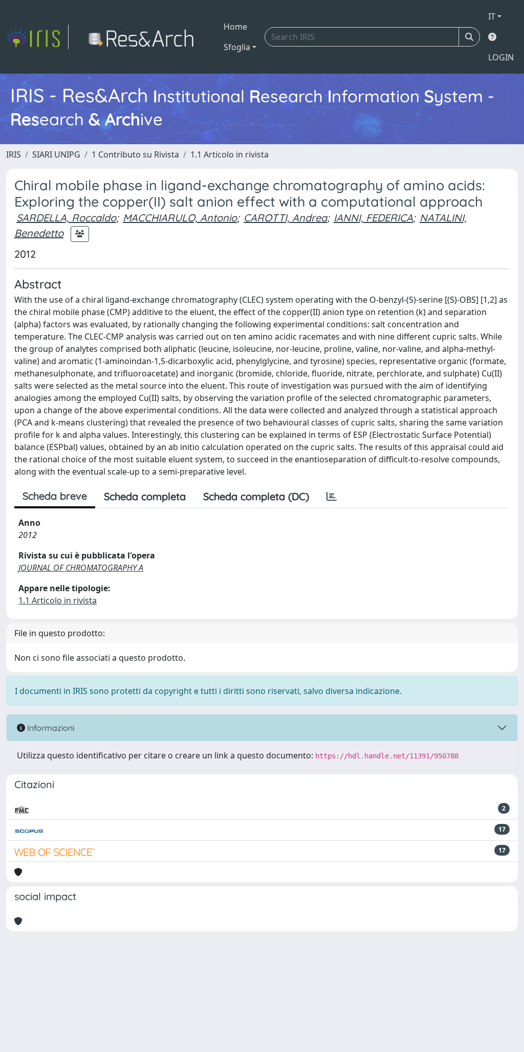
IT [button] (491, 16)
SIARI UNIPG (56, 154)
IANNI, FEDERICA (373, 217)
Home (235, 26)
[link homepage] (37, 37)
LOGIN (501, 57)
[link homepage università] (144, 37)
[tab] (331, 496)
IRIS (13, 154)
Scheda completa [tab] (145, 496)
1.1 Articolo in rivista (229, 154)
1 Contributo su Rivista (135, 154)
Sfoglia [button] (237, 47)
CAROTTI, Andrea (285, 217)
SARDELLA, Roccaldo (66, 217)
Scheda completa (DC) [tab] (256, 496)
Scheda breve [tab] (55, 495)
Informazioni (49, 728)
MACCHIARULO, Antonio (180, 217)
